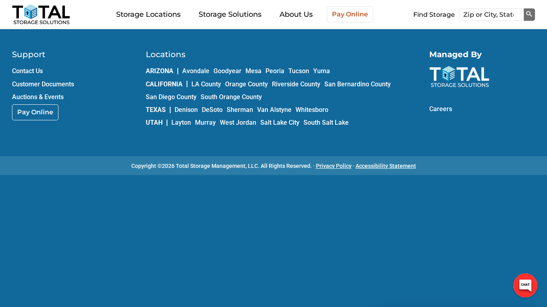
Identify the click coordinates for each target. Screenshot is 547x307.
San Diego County (171, 97)
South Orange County (231, 97)
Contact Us (27, 71)
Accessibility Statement (386, 166)
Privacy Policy (334, 166)
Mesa (253, 71)
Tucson (298, 71)
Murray (205, 122)
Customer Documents (43, 84)
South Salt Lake (326, 122)
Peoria (274, 71)
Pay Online (350, 14)
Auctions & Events (38, 97)
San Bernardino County (357, 84)
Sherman (240, 110)
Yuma (321, 71)
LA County (206, 84)
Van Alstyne (274, 110)
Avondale (195, 71)
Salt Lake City (280, 122)
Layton (181, 122)
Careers (440, 109)
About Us (296, 14)
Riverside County (296, 84)
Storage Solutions (230, 14)
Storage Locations (148, 14)
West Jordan (238, 122)
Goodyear (227, 71)
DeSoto (212, 110)
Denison (186, 110)
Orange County (246, 84)
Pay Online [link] (35, 112)
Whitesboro (312, 110)
